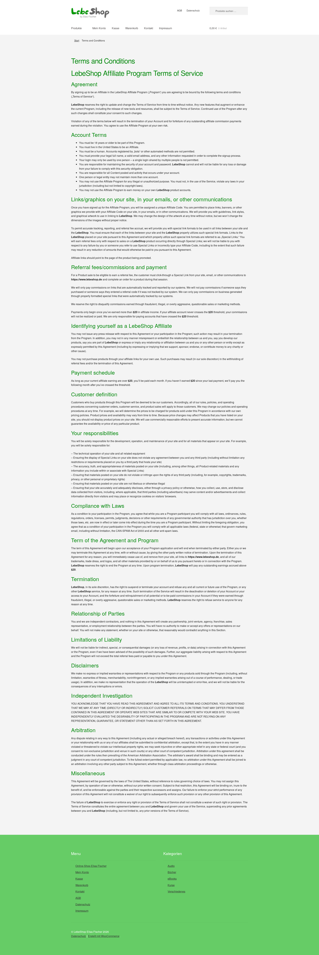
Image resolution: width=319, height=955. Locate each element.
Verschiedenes (176, 891)
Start (76, 40)
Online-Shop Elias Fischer (90, 866)
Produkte (76, 28)
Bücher (172, 872)
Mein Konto (99, 28)
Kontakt (148, 28)
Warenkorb (131, 28)
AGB (179, 10)
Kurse (171, 885)
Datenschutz (193, 10)
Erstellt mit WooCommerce (103, 936)
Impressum (165, 28)
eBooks (172, 879)
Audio (171, 866)
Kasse (115, 28)
